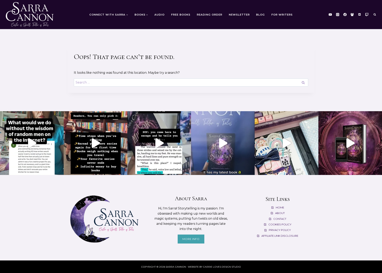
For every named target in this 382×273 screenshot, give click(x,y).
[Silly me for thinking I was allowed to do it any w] (32, 143)
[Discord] (359, 14)
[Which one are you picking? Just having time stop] (95, 143)
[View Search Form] (374, 14)
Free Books (180, 14)
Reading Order (209, 14)
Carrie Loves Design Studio (222, 266)
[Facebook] (345, 14)
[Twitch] (367, 14)
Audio (159, 14)
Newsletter (239, 14)
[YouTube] (330, 14)
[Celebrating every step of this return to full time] (223, 143)
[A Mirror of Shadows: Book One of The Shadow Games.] (350, 143)
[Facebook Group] (352, 14)
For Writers (282, 14)
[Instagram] (337, 14)
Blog (260, 14)
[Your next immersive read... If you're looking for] (159, 143)
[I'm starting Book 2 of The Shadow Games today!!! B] (286, 143)
